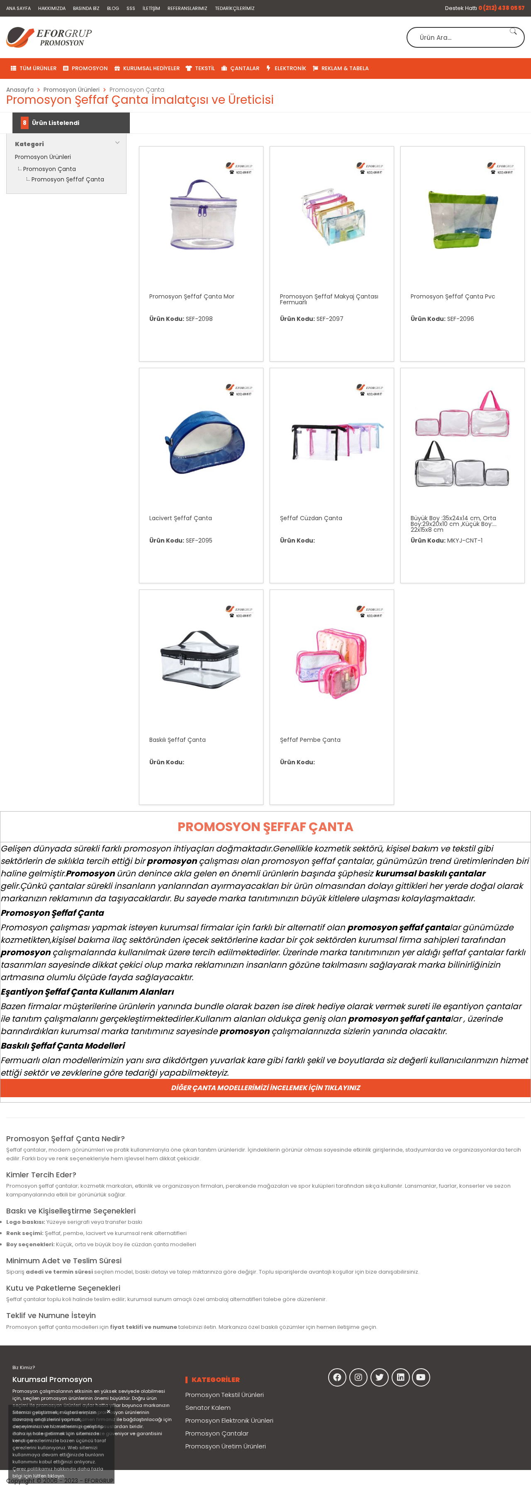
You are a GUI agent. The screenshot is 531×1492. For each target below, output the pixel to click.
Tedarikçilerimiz (235, 8)
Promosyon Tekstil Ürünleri (224, 1394)
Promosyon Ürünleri (43, 157)
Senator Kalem (208, 1407)
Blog (113, 8)
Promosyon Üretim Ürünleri (225, 1446)
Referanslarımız (187, 8)
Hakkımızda (52, 8)
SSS (131, 8)
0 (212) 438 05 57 (501, 8)
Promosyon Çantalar (216, 1433)
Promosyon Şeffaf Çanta (68, 179)
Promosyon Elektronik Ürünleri (229, 1420)
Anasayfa (20, 90)
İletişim (151, 8)
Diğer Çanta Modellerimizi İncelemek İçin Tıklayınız (265, 1088)
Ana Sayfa (18, 8)
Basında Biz (86, 8)
